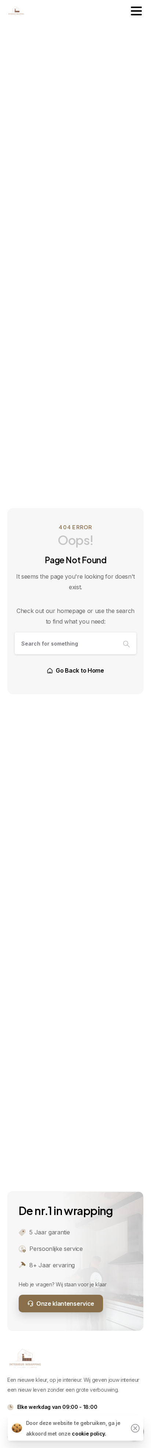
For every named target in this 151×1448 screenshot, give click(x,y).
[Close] (135, 1428)
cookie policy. (89, 1433)
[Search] (126, 643)
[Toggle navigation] (136, 11)
